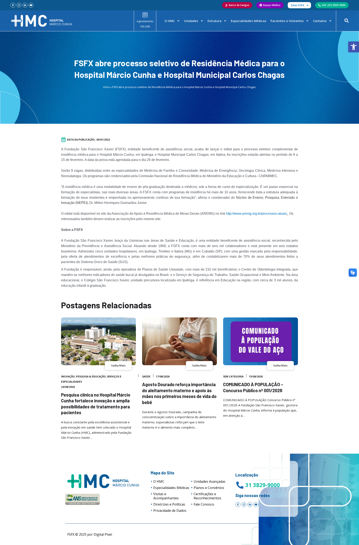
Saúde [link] (146, 376)
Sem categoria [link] (233, 376)
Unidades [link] (191, 21)
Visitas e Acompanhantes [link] (166, 496)
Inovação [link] (68, 376)
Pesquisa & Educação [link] (91, 376)
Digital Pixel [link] (103, 534)
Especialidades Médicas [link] (248, 21)
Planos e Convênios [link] (209, 488)
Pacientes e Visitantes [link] (287, 21)
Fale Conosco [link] (204, 504)
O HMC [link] (170, 21)
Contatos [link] (320, 21)
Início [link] (106, 87)
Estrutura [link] (214, 21)
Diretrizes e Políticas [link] (169, 504)
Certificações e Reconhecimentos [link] (207, 496)
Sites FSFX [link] (297, 5)
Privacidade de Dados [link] (169, 510)
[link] (353, 47)
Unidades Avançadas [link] (209, 481)
